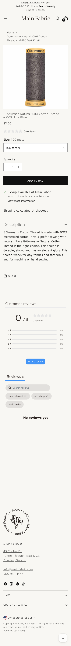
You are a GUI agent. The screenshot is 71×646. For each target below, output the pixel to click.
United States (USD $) (20, 617)
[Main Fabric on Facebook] (5, 584)
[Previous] (5, 6)
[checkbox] (14, 404)
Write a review (35, 361)
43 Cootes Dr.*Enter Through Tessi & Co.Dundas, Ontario (21, 555)
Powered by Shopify (14, 630)
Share (12, 275)
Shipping (9, 210)
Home (10, 32)
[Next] (66, 6)
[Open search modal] (57, 18)
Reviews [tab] (15, 376)
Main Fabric (31, 623)
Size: (14, 139)
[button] (35, 330)
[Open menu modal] (5, 18)
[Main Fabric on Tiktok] (24, 584)
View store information (21, 200)
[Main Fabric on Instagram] (11, 584)
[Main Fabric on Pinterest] (18, 584)
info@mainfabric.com (18, 569)
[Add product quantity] (18, 167)
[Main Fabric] (35, 18)
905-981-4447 (13, 573)
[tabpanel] (35, 422)
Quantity (9, 159)
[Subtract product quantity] (7, 167)
